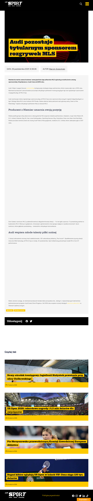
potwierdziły (30, 88)
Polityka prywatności (51, 495)
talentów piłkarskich (73, 303)
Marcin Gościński (57, 69)
